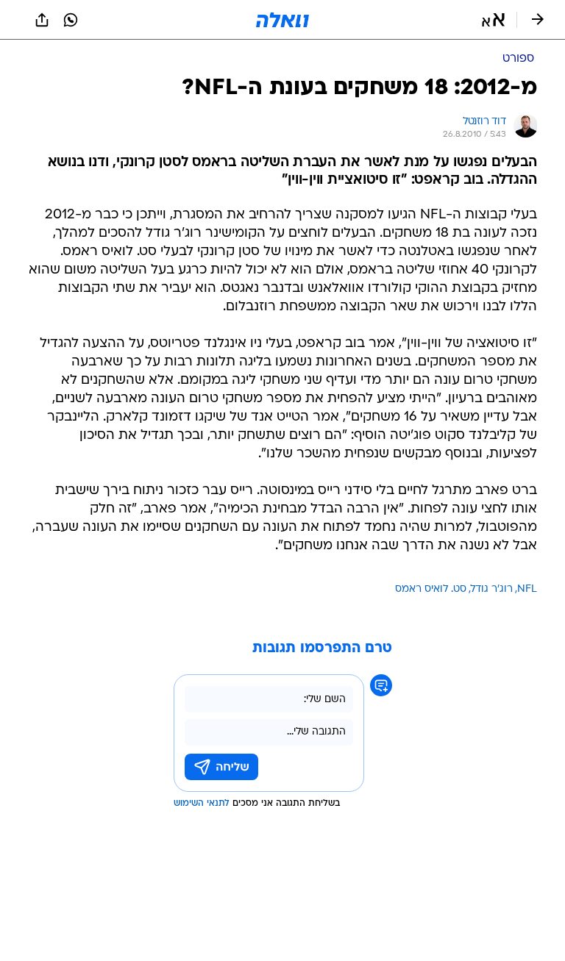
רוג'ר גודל (492, 589)
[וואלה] (282, 19)
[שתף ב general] (42, 20)
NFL (527, 589)
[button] (493, 19)
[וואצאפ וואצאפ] (70, 19)
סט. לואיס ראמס (430, 589)
